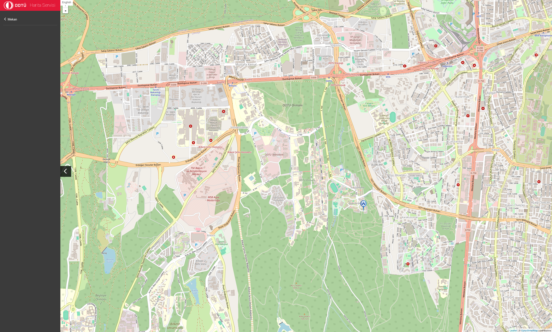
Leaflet (513, 330)
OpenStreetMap (529, 330)
